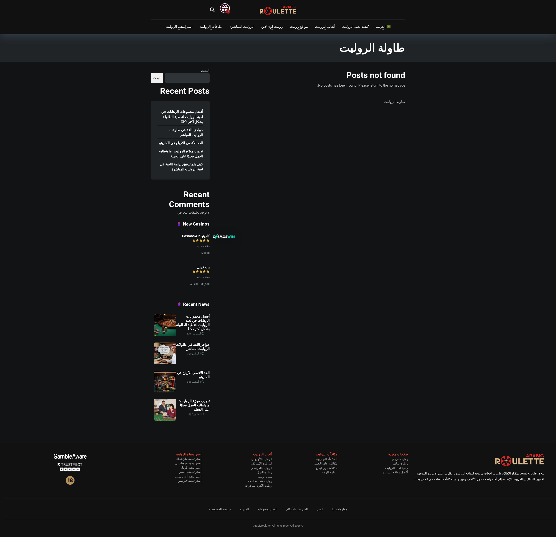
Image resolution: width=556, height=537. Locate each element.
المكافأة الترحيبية (327, 459)
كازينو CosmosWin (196, 236)
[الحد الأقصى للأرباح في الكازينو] (165, 391)
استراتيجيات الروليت (189, 454)
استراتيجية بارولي (190, 467)
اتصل (319, 509)
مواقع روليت (299, 27)
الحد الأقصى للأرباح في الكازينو (181, 143)
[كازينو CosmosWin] (224, 238)
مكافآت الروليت (211, 27)
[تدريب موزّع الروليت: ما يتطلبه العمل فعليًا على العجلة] (165, 419)
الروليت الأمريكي (261, 463)
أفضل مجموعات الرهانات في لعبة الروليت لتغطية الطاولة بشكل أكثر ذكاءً (182, 117)
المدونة (244, 509)
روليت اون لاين (272, 27)
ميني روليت (265, 476)
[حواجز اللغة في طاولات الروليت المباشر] (165, 363)
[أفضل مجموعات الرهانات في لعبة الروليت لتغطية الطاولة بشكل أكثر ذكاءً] (165, 335)
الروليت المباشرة (242, 27)
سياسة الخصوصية (220, 509)
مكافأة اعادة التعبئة (326, 463)
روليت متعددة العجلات (258, 481)
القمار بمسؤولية (267, 509)
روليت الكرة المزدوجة (258, 485)
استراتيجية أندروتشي (188, 476)
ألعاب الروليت (325, 27)
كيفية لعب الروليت (355, 27)
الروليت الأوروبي (261, 459)
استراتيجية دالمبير (190, 472)
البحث (205, 71)
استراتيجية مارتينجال (189, 459)
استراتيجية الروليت (178, 27)
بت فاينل (203, 267)
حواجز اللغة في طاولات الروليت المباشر (186, 132)
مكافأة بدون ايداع (327, 468)
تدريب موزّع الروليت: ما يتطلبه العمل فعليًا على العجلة (181, 153)
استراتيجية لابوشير (190, 481)
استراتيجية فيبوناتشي (188, 463)
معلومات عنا (339, 509)
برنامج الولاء (330, 472)
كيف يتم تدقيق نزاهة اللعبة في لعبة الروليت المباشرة (181, 166)
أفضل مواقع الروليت (395, 472)
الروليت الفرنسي (261, 468)
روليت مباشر (400, 463)
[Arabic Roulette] (278, 10)
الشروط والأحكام (297, 509)
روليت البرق (264, 472)
